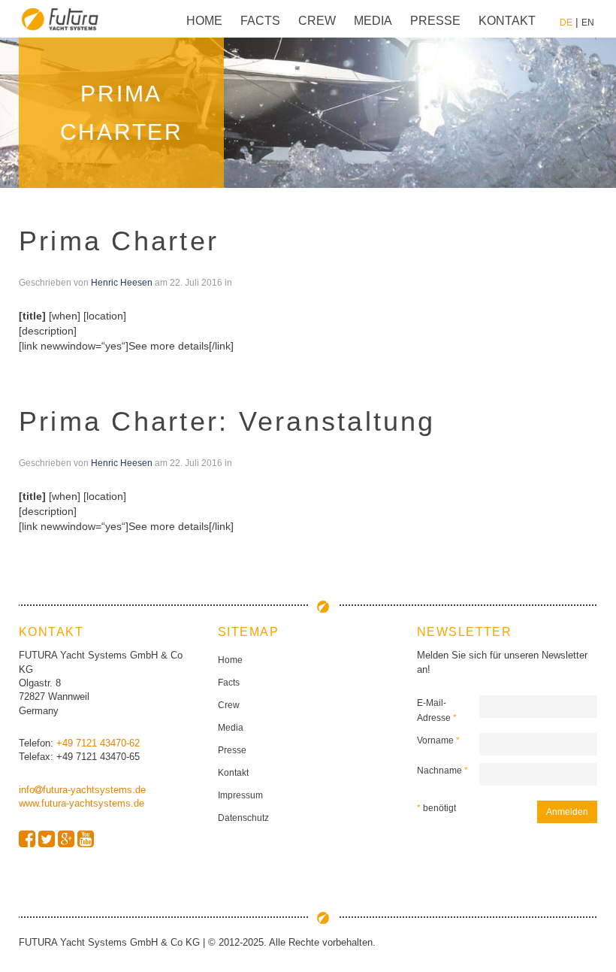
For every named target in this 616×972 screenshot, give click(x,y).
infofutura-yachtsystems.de (82, 789)
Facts (260, 20)
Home (204, 20)
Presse (435, 20)
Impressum (240, 795)
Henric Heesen (121, 282)
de (566, 22)
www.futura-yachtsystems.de (81, 803)
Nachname (442, 770)
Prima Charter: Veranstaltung (227, 421)
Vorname (438, 740)
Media (373, 20)
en (587, 22)
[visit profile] (27, 839)
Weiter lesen (48, 361)
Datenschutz (243, 818)
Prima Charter (119, 241)
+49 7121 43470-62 (98, 743)
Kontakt (507, 20)
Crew (317, 20)
